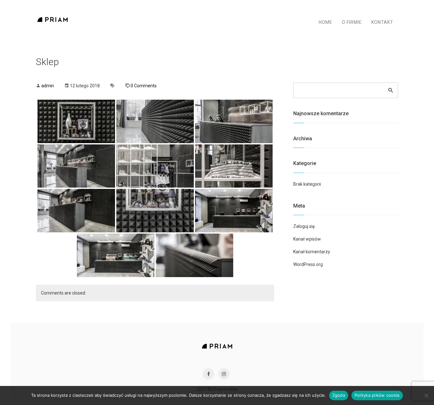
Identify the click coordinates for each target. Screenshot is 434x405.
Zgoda (338, 395)
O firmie (352, 22)
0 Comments (144, 85)
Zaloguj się (304, 226)
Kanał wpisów (307, 239)
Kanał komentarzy (311, 251)
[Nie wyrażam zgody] (426, 395)
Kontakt (382, 22)
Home (325, 22)
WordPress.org (308, 264)
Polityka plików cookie (377, 395)
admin (47, 85)
